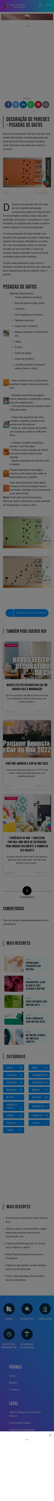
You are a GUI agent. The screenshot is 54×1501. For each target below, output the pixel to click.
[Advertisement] (27, 1468)
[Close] (50, 1435)
